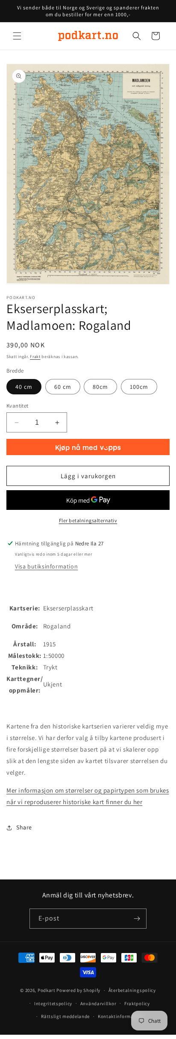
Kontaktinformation (120, 1016)
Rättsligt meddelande (65, 1016)
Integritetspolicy (53, 1003)
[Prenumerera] (136, 919)
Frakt (35, 356)
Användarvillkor (98, 1003)
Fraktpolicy (137, 1003)
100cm (139, 387)
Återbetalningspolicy (132, 990)
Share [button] (24, 827)
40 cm (23, 387)
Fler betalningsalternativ (88, 520)
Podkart (47, 990)
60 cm (62, 387)
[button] (17, 36)
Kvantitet (17, 405)
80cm (100, 387)
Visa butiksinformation (46, 566)
